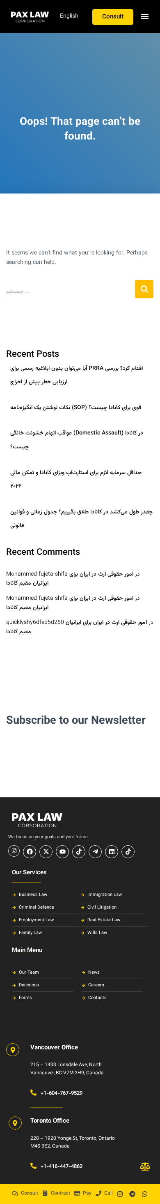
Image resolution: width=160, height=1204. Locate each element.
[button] (145, 16)
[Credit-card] (77, 1193)
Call (108, 1193)
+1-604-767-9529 (61, 1093)
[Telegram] (132, 1194)
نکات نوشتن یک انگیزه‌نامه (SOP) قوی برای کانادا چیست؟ (75, 407)
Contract (60, 1193)
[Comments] (15, 1193)
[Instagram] (120, 1194)
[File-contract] (45, 1193)
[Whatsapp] (145, 1194)
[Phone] (98, 1193)
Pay (87, 1193)
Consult (29, 1193)
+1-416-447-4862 (61, 1167)
